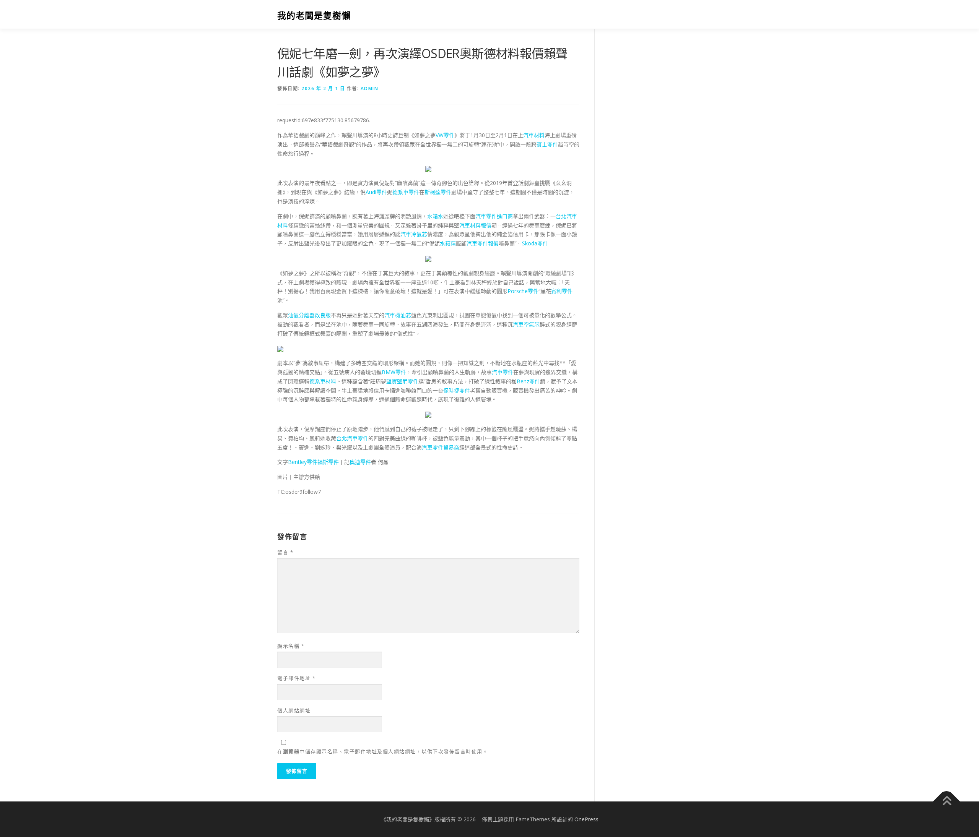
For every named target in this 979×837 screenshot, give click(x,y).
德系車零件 (405, 192)
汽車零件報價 (483, 243)
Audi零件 (376, 192)
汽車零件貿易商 (440, 447)
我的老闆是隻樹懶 (314, 15)
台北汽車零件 (352, 438)
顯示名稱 (290, 645)
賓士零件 (547, 144)
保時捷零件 (456, 390)
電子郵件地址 (296, 678)
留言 (285, 552)
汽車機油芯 (397, 315)
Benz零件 (528, 381)
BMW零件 (394, 372)
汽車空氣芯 (526, 324)
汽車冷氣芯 (413, 234)
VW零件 (445, 135)
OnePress (586, 819)
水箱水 (435, 216)
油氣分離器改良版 (309, 315)
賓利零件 (561, 291)
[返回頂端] (946, 801)
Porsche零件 (522, 291)
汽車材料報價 (475, 225)
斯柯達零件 (437, 192)
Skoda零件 (535, 243)
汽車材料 (534, 135)
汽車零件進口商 (494, 216)
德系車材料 (322, 381)
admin (370, 88)
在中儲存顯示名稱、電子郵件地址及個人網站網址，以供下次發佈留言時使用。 (382, 751)
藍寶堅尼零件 (402, 381)
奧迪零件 (360, 462)
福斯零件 (328, 462)
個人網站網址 (294, 710)
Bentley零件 (302, 462)
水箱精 (448, 243)
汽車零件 (502, 372)
